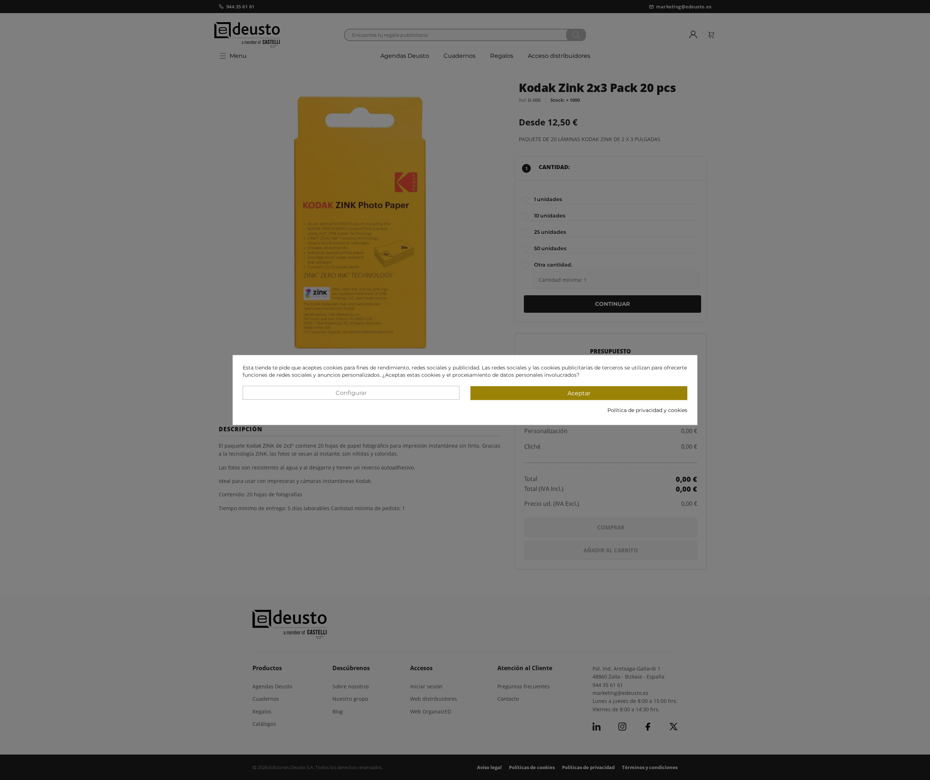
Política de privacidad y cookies (647, 410)
